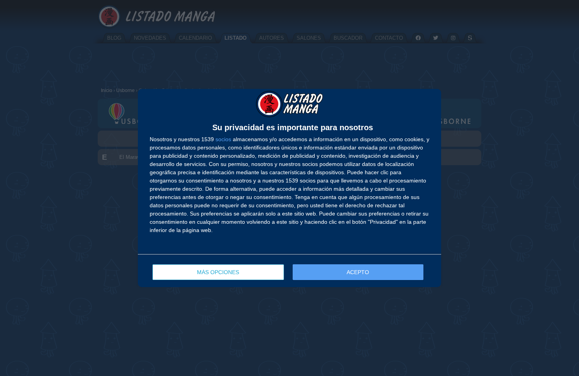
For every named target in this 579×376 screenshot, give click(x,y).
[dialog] (289, 188)
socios (223, 139)
